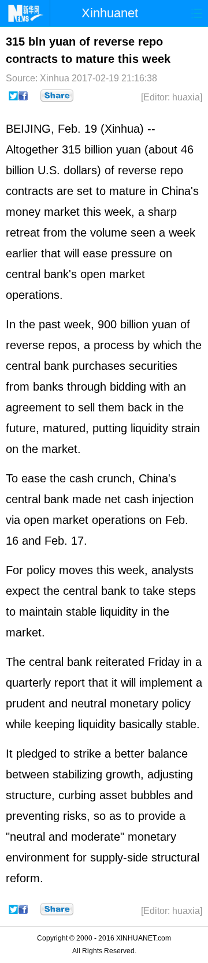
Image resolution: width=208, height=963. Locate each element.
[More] (56, 95)
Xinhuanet (109, 13)
